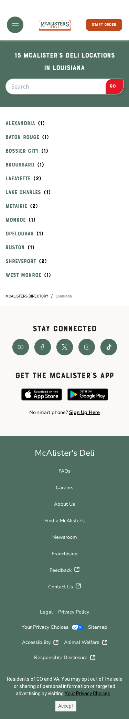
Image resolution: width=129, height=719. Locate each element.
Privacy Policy (73, 612)
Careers (64, 487)
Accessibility (36, 642)
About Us (64, 504)
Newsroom (64, 537)
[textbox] (64, 412)
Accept (66, 706)
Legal (46, 612)
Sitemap (97, 627)
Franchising (65, 553)
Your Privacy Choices (45, 627)
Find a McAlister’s (64, 520)
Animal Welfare (81, 642)
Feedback (61, 570)
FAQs (64, 471)
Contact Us (60, 587)
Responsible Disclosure (60, 657)
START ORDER (104, 25)
